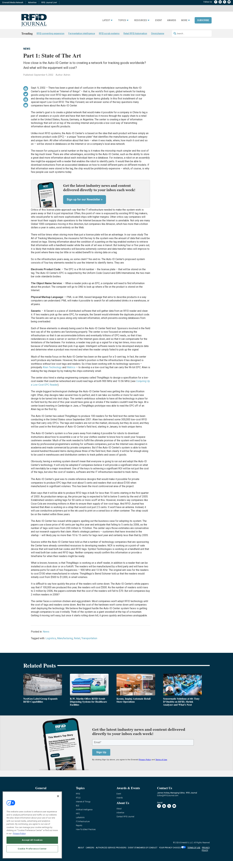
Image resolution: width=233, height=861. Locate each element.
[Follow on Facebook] (215, 1)
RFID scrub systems (109, 33)
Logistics (50, 638)
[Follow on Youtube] (229, 1)
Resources (140, 20)
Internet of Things (83, 802)
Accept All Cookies (32, 840)
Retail (77, 638)
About (119, 809)
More (184, 20)
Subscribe (203, 20)
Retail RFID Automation (135, 33)
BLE (77, 806)
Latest (106, 20)
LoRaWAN (80, 818)
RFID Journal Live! (49, 2)
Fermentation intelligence (81, 33)
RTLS (78, 798)
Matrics (71, 367)
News (26, 48)
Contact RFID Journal (125, 817)
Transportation (89, 638)
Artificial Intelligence (84, 810)
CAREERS (90, 848)
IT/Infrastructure (83, 822)
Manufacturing (65, 638)
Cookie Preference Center (32, 848)
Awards (171, 20)
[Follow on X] (224, 1)
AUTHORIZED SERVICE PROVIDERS (111, 848)
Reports (79, 826)
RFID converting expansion (50, 33)
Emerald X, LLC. (186, 842)
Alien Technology (52, 367)
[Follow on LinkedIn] (220, 1)
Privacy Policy (19, 833)
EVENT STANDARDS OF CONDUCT (142, 848)
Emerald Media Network (12, 2)
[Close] (58, 796)
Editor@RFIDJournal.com (167, 795)
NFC (78, 814)
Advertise (32, 2)
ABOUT (81, 848)
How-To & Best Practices (86, 829)
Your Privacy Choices (170, 848)
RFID (78, 794)
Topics (122, 20)
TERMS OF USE (193, 848)
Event (158, 20)
